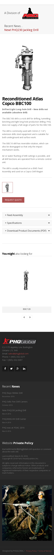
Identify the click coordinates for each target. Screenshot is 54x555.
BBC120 (27, 309)
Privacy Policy (31, 551)
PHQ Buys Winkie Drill (12, 393)
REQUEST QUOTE (13, 199)
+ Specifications (13, 222)
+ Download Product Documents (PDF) (25, 230)
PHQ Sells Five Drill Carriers (15, 401)
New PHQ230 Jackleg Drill (14, 410)
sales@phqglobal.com (18, 353)
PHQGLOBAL (18, 551)
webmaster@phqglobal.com (19, 449)
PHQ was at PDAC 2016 (13, 427)
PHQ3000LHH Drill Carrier (14, 419)
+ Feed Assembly (14, 215)
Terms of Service (45, 551)
